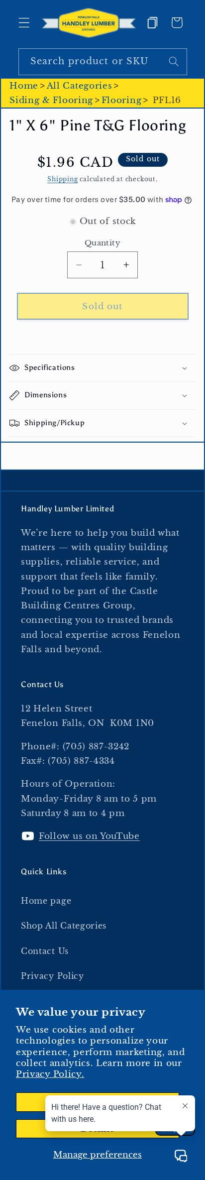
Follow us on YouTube (89, 835)
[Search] (174, 61)
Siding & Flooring (51, 100)
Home (23, 85)
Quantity (103, 242)
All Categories (79, 85)
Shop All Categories (63, 926)
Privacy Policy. (50, 1073)
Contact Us (45, 951)
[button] (24, 22)
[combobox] (103, 62)
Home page (46, 901)
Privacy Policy (52, 976)
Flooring (122, 100)
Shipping (62, 179)
